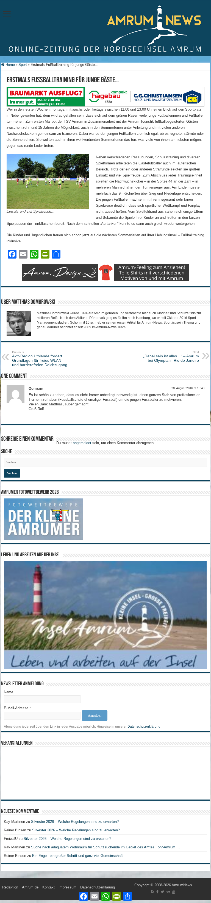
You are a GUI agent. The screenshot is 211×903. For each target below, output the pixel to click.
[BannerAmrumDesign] (105, 272)
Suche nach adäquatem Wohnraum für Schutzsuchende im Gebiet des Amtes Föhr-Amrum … (105, 847)
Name (8, 692)
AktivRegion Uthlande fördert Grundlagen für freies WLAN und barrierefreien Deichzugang (40, 358)
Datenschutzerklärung (143, 726)
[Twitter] (162, 891)
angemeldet (82, 443)
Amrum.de (30, 887)
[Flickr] (168, 891)
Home (9, 65)
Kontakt (48, 887)
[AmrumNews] (105, 28)
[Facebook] (157, 891)
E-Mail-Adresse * (17, 708)
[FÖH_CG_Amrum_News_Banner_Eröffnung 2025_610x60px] (105, 96)
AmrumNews (182, 885)
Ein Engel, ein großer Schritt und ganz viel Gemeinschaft (77, 856)
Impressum (67, 887)
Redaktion (10, 887)
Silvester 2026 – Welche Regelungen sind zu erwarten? (75, 822)
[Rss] (153, 891)
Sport (22, 65)
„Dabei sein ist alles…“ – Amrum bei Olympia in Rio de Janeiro (171, 356)
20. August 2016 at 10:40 (187, 388)
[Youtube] (173, 891)
